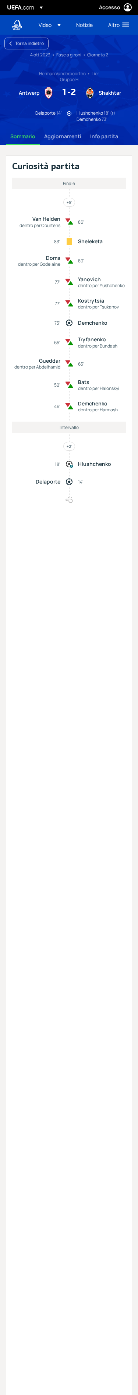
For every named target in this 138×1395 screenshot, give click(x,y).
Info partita (104, 136)
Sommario (22, 136)
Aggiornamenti (62, 136)
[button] (50, 24)
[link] (84, 24)
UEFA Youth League (17, 25)
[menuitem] (51, 24)
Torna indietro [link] (29, 43)
